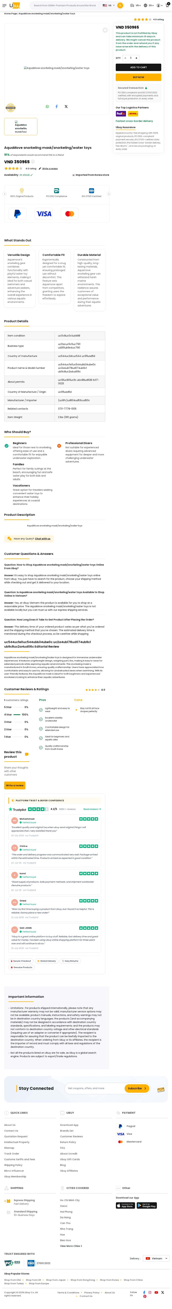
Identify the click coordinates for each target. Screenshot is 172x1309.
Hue (62, 1234)
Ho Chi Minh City (70, 1200)
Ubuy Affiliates (69, 1170)
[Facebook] (144, 1293)
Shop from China (133, 1280)
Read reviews (90, 809)
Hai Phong (66, 1211)
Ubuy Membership (15, 1176)
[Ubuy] (15, 5)
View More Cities (70, 1246)
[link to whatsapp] (47, 107)
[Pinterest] (145, 1296)
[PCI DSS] (12, 1263)
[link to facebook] (57, 107)
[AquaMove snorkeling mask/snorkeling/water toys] (56, 68)
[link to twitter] (66, 107)
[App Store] (126, 1206)
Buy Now (138, 77)
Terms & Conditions (68, 1292)
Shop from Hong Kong (83, 1280)
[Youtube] (156, 1293)
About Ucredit (68, 1153)
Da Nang (65, 1217)
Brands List (66, 1130)
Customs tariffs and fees (19, 1159)
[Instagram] (150, 1293)
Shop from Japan (56, 1280)
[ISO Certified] (37, 1263)
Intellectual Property (16, 1142)
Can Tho (65, 1223)
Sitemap (9, 1148)
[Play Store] (147, 1206)
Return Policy (68, 1142)
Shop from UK (33, 1280)
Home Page (10, 13)
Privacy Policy (92, 1292)
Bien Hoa (65, 1240)
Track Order (11, 1153)
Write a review (15, 785)
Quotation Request (16, 1136)
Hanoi (63, 1206)
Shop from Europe (39, 1283)
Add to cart (138, 67)
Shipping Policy (13, 1165)
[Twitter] (162, 1293)
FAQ (62, 1148)
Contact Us (11, 1130)
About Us (9, 1125)
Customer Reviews (71, 1136)
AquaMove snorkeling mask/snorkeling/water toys (47, 13)
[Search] (120, 5)
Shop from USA (12, 1280)
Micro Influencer (14, 1170)
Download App (69, 1125)
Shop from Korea (109, 1280)
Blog (63, 1165)
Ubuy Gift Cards (70, 1159)
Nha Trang (66, 1229)
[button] (135, 5)
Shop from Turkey (14, 1283)
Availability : (11, 175)
